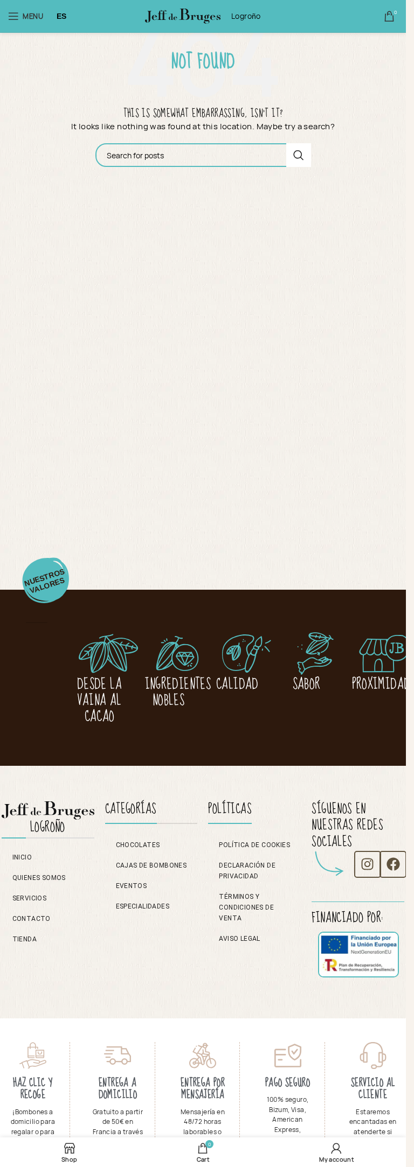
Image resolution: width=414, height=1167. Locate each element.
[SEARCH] (298, 154)
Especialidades (143, 906)
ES (62, 16)
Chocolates (138, 845)
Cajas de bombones (151, 865)
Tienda (24, 939)
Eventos (131, 886)
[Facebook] (393, 864)
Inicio (22, 857)
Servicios (29, 898)
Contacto (31, 919)
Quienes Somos (39, 878)
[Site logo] (182, 20)
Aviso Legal (239, 938)
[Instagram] (367, 864)
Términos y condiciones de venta (246, 907)
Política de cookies (254, 845)
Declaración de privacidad (247, 871)
